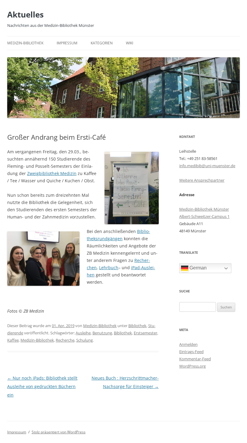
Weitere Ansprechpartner (201, 180)
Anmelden (188, 344)
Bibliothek (137, 325)
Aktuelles (25, 14)
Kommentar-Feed (195, 359)
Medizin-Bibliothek (25, 43)
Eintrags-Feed (191, 351)
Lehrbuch (108, 267)
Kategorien (102, 43)
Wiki (129, 43)
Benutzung (102, 333)
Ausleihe (83, 333)
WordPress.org (192, 366)
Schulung (84, 340)
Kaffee (13, 340)
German (197, 267)
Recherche (65, 340)
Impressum (67, 43)
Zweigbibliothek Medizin (52, 173)
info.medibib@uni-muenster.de (207, 165)
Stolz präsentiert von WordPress (59, 432)
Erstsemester (145, 333)
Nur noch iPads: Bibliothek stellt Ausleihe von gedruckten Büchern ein (42, 386)
